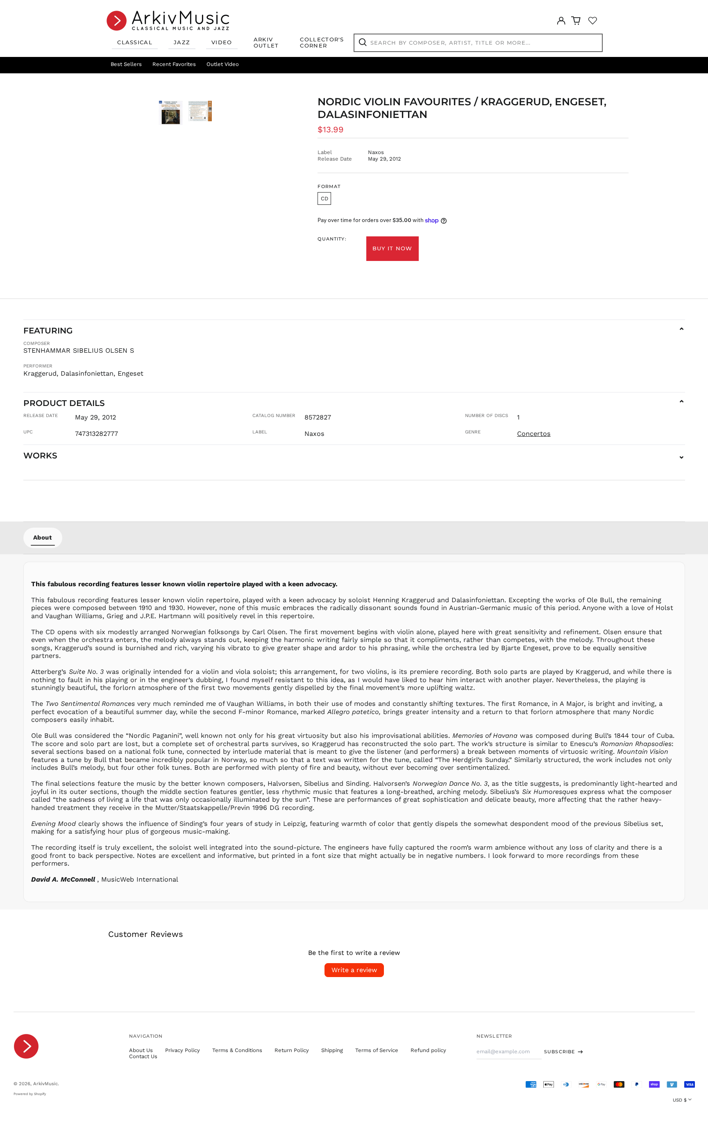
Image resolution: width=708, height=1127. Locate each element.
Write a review (354, 970)
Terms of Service (376, 1050)
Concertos (534, 434)
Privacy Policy (182, 1050)
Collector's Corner (322, 42)
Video (221, 42)
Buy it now (392, 248)
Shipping (332, 1050)
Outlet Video (222, 64)
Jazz (182, 42)
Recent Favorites (174, 64)
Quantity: (332, 239)
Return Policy (292, 1050)
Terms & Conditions (237, 1050)
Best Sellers (126, 64)
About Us (141, 1050)
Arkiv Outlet (266, 42)
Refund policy (428, 1050)
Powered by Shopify (30, 1094)
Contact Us (143, 1056)
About (42, 537)
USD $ (680, 1100)
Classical (134, 42)
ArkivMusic (45, 1083)
